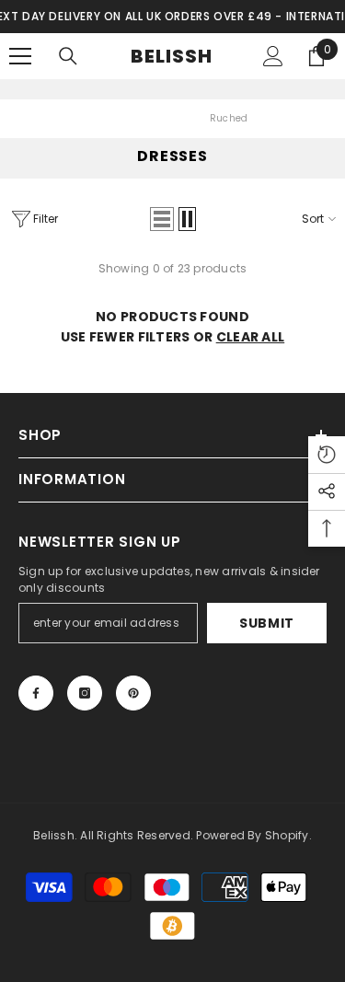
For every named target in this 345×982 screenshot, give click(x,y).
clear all (250, 337)
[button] (162, 219)
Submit (266, 623)
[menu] (20, 56)
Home (111, 118)
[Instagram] (84, 693)
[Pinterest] (133, 693)
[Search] (68, 56)
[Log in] (273, 56)
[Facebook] (35, 693)
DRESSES (167, 118)
